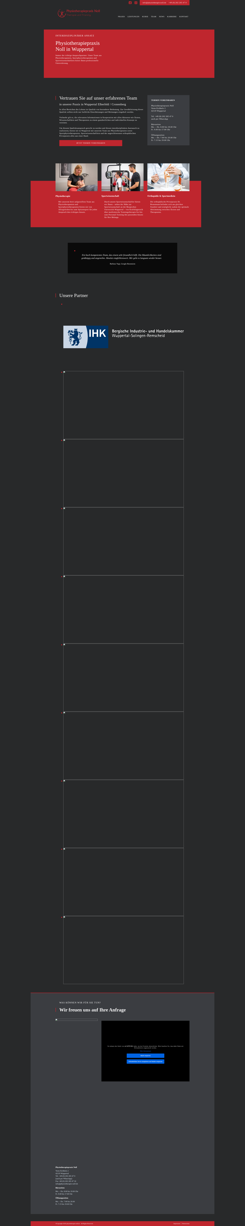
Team (153, 17)
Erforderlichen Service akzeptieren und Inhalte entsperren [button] (145, 1061)
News (161, 17)
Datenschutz (185, 1223)
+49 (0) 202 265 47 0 (178, 3)
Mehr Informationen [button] (145, 1051)
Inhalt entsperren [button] (145, 1055)
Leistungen (133, 17)
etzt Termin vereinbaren (90, 143)
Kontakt (183, 17)
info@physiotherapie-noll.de (154, 3)
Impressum (177, 1223)
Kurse (145, 17)
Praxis (121, 17)
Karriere (172, 17)
